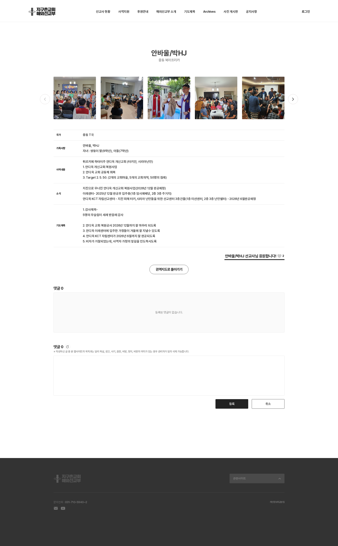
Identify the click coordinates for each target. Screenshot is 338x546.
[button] (293, 99)
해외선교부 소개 (166, 11)
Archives (209, 11)
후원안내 (142, 11)
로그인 (306, 11)
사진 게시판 (231, 11)
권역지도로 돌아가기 (169, 269)
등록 (232, 404)
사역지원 (123, 11)
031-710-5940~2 (76, 502)
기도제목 (189, 11)
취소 (268, 404)
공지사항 (251, 11)
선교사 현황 (103, 11)
